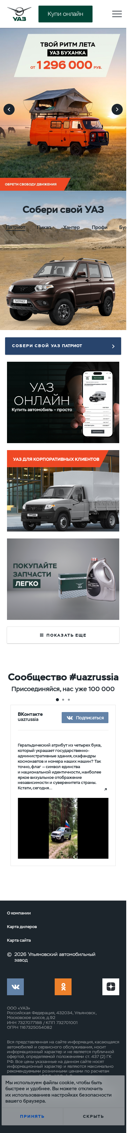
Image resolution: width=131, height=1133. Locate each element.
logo (19, 14)
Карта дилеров (22, 926)
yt (110, 986)
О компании (19, 913)
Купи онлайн (65, 13)
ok (63, 986)
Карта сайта (19, 940)
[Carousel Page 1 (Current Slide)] (57, 700)
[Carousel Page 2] (63, 700)
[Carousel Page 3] (69, 700)
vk (15, 986)
